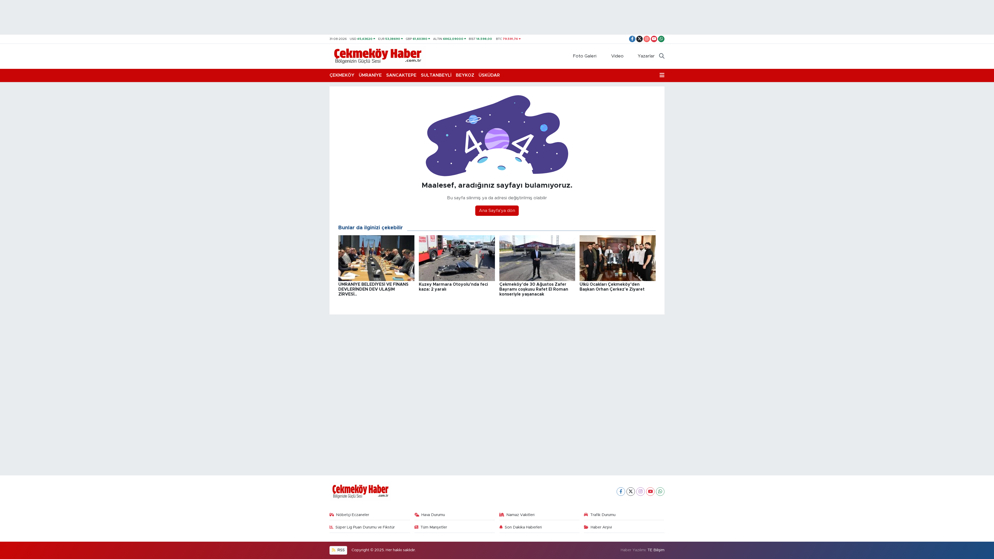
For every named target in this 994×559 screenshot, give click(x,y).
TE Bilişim (655, 550)
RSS (341, 550)
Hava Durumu (433, 515)
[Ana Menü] (662, 75)
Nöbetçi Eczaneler (352, 515)
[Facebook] (621, 491)
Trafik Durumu (603, 515)
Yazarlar (646, 56)
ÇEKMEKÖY (342, 75)
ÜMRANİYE (370, 75)
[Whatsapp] (660, 491)
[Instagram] (640, 491)
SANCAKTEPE (401, 75)
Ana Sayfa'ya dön (497, 210)
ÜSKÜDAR (489, 75)
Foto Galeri (584, 56)
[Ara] (661, 56)
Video (617, 56)
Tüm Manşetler (433, 527)
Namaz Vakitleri (520, 515)
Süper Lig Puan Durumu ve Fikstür (365, 527)
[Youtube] (650, 491)
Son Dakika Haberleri (523, 527)
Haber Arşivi (601, 527)
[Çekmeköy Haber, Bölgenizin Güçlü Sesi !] (378, 56)
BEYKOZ (465, 75)
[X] (630, 491)
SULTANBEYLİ (436, 75)
